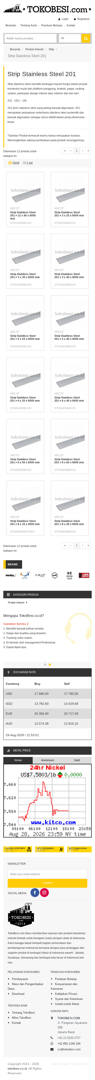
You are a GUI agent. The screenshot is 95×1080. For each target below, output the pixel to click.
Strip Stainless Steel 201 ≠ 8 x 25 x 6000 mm (25, 523)
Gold (77, 760)
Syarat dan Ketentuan (68, 999)
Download (17, 993)
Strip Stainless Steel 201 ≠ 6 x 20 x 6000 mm (25, 399)
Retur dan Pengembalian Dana (25, 986)
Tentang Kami (28, 25)
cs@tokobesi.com (69, 1049)
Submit (48, 883)
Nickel (18, 760)
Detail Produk (29, 201)
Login (64, 19)
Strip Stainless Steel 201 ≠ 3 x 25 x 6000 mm (69, 214)
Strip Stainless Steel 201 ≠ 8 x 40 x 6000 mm (69, 523)
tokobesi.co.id (17, 1068)
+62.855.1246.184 (68, 1043)
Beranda (11, 25)
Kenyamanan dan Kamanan (64, 986)
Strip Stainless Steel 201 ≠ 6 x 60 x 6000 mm (69, 461)
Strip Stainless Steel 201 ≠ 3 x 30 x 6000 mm (25, 276)
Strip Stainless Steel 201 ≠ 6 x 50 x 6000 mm (25, 461)
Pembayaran (19, 979)
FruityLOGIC (78, 1064)
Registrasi (83, 19)
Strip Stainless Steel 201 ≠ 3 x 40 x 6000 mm (69, 276)
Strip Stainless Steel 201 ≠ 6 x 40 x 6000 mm (69, 399)
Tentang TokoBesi (23, 1012)
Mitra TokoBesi (21, 1017)
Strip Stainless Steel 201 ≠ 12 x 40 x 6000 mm (23, 215)
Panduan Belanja (51, 25)
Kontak (71, 25)
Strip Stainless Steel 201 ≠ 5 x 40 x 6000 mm (69, 337)
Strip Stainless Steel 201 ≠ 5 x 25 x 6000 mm (25, 337)
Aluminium (47, 760)
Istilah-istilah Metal (66, 1004)
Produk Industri (16, 602)
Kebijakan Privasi (65, 993)
